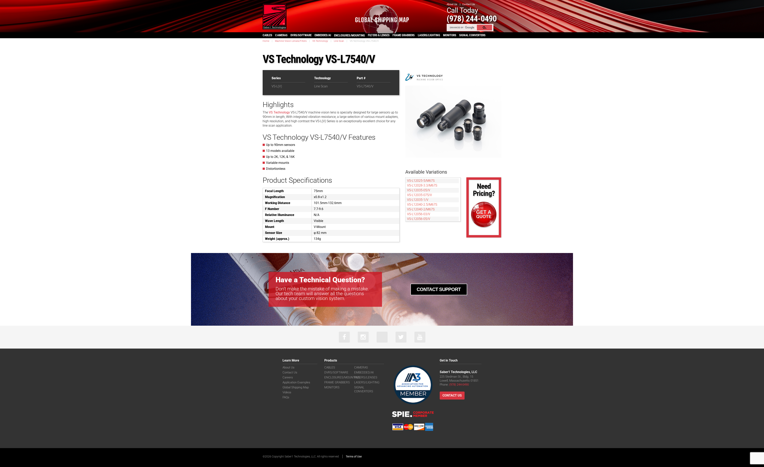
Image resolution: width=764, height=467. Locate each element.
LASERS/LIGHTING (429, 35)
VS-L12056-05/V (418, 219)
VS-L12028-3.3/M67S (422, 185)
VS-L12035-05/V (418, 190)
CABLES (267, 35)
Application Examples (296, 382)
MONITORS (449, 35)
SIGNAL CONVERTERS (472, 35)
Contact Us (468, 4)
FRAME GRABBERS (404, 35)
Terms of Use (354, 456)
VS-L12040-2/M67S (421, 209)
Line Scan (339, 41)
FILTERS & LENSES (379, 35)
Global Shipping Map (296, 387)
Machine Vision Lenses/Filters (291, 41)
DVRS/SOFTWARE (301, 35)
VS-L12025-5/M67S (421, 181)
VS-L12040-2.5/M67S (422, 204)
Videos (287, 392)
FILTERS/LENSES (365, 377)
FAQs (286, 397)
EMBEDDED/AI (323, 35)
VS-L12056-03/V (418, 214)
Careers (288, 377)
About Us (452, 4)
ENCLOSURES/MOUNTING (342, 377)
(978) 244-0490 (472, 18)
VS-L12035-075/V (419, 195)
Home (266, 41)
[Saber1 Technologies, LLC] (274, 16)
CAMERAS (281, 35)
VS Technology (320, 41)
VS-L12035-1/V (417, 200)
